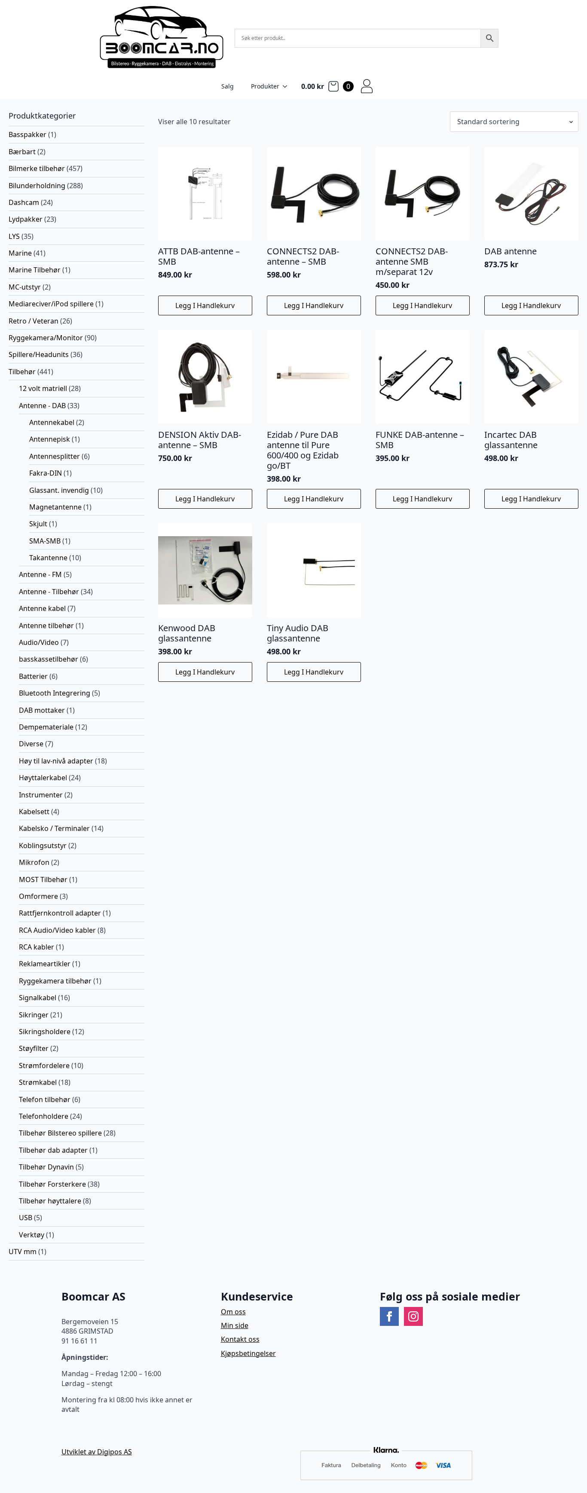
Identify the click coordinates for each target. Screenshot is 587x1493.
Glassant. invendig (59, 490)
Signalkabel (37, 997)
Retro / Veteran (33, 321)
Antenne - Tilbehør (49, 591)
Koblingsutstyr (43, 845)
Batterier (33, 676)
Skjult (38, 523)
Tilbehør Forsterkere (52, 1184)
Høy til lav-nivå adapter (56, 761)
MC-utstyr (25, 287)
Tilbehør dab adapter (53, 1150)
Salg (227, 86)
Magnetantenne (55, 507)
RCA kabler (36, 947)
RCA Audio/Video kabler (57, 930)
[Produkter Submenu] (287, 86)
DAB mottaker (42, 710)
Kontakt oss (240, 1339)
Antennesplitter (54, 456)
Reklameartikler (44, 963)
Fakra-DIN (45, 473)
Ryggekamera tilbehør (55, 981)
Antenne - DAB (42, 405)
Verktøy (31, 1235)
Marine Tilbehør (35, 270)
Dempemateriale (46, 727)
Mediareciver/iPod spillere (51, 303)
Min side (234, 1325)
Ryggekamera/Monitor (46, 337)
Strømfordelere (44, 1065)
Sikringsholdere (44, 1031)
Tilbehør (22, 371)
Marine (20, 253)
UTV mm (23, 1251)
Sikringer (34, 1015)
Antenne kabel (42, 608)
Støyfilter (34, 1048)
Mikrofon (34, 862)
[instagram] (413, 1316)
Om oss (233, 1311)
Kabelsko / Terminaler (54, 828)
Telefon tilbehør (44, 1099)
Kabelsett (34, 811)
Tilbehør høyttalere (50, 1201)
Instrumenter (41, 795)
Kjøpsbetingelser (248, 1353)
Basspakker (27, 134)
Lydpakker (26, 219)
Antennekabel (51, 422)
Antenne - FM (40, 574)
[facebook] (389, 1316)
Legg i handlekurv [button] (205, 305)
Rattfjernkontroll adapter (60, 913)
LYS (14, 236)
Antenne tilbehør (46, 625)
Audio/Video (39, 642)
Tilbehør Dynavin (46, 1167)
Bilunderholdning (37, 185)
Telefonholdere (43, 1116)
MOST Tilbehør (43, 879)
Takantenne (48, 557)
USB (25, 1217)
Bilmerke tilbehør (37, 168)
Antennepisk (49, 439)
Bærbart (22, 151)
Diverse (31, 743)
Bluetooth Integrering (54, 693)
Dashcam (24, 202)
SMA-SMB (45, 541)
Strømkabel (38, 1082)
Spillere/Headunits (39, 354)
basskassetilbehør (48, 659)
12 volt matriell (43, 388)
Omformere (38, 896)
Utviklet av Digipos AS (96, 1451)
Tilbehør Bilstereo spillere (60, 1133)
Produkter (265, 86)
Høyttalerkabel (43, 777)
